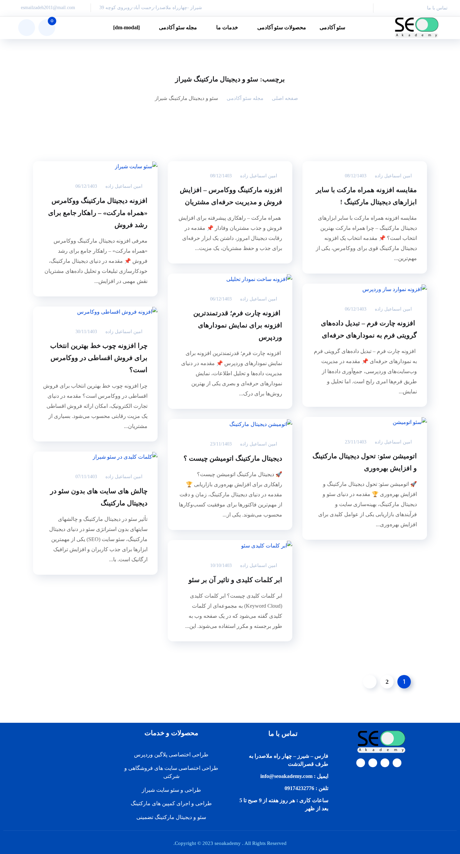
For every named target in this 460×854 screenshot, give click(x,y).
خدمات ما (227, 27)
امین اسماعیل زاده (393, 175)
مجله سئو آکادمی (178, 27)
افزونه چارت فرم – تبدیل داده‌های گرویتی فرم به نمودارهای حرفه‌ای (369, 329)
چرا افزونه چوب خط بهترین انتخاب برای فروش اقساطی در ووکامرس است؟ (98, 357)
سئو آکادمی (332, 27)
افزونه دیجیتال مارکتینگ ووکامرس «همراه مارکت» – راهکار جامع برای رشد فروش (97, 212)
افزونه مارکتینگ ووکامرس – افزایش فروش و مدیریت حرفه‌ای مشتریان (231, 196)
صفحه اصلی (285, 98)
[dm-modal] (126, 27)
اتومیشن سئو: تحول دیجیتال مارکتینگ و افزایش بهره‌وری (365, 462)
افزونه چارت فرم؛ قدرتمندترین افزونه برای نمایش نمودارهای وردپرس (237, 325)
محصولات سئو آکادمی (281, 27)
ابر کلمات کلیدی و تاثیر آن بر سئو (235, 579)
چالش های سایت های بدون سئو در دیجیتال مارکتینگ (98, 497)
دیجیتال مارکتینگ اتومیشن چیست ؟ (233, 458)
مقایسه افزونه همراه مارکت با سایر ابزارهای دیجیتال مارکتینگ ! (366, 196)
